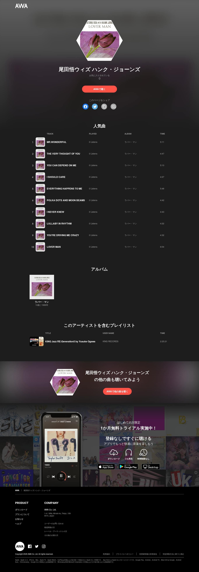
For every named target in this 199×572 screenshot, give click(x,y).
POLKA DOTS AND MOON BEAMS (66, 200)
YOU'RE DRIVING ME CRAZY (63, 235)
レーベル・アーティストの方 (55, 531)
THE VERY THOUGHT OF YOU (63, 153)
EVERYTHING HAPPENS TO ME (64, 188)
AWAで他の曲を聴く (117, 391)
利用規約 (106, 554)
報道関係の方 (49, 527)
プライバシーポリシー (124, 554)
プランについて (22, 514)
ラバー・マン (131, 141)
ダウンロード (21, 509)
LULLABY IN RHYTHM (59, 223)
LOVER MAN (54, 246)
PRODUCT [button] (21, 503)
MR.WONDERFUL (56, 142)
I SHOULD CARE (56, 177)
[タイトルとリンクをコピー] (104, 106)
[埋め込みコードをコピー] (113, 106)
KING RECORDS (110, 341)
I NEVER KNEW (55, 212)
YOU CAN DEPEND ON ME (61, 165)
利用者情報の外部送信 (148, 554)
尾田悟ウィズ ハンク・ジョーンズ (37, 490)
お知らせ (19, 518)
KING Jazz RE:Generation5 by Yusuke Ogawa (70, 341)
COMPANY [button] (51, 503)
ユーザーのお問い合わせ (54, 523)
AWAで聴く (99, 89)
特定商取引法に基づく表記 (173, 554)
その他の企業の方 (51, 535)
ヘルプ (18, 523)
